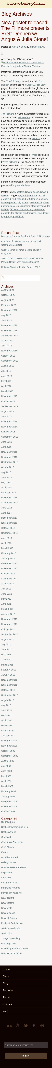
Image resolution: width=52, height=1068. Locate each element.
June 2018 (6, 376)
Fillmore (36, 138)
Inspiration (6, 872)
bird (12, 199)
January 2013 (8, 558)
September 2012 (9, 578)
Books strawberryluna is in (14, 827)
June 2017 (6, 416)
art (40, 195)
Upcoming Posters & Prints (14, 948)
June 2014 (6, 507)
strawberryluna (37, 47)
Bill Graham (24, 117)
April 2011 (6, 659)
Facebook (34, 1027)
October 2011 (8, 629)
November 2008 (9, 806)
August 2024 (7, 290)
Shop (6, 976)
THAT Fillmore (13, 81)
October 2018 (8, 356)
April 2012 (6, 604)
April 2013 (6, 543)
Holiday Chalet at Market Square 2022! (20, 267)
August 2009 (7, 761)
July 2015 (6, 472)
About (6, 997)
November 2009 (9, 745)
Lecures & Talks (9, 882)
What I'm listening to (11, 953)
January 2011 (8, 675)
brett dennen (31, 199)
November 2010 (9, 685)
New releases (32, 192)
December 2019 (9, 325)
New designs (7, 898)
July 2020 (6, 315)
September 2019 (9, 335)
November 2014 (9, 497)
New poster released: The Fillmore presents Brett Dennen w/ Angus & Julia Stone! (25, 31)
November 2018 (9, 350)
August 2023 (7, 300)
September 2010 (9, 695)
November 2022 (9, 310)
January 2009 (8, 796)
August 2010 (7, 700)
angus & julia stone (27, 195)
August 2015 (7, 467)
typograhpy (6, 216)
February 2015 (8, 492)
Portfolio (8, 990)
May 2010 (6, 715)
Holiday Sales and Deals (13, 867)
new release (36, 202)
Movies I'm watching (11, 893)
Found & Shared (9, 857)
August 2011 (7, 639)
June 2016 (6, 442)
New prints (6, 908)
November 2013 (9, 523)
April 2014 (6, 513)
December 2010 (9, 680)
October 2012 (8, 573)
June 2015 (6, 477)
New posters (17, 192)
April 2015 (6, 487)
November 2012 (9, 568)
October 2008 (8, 811)
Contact (7, 1004)
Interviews (6, 877)
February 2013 (8, 553)
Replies (19, 216)
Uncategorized (8, 943)
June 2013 (6, 538)
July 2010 (6, 705)
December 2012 (9, 563)
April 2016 (6, 447)
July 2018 (6, 371)
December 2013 (9, 518)
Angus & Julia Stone (36, 85)
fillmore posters (9, 202)
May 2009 (6, 776)
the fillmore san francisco (23, 213)
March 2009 (7, 786)
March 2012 (7, 609)
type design (43, 213)
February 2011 (8, 669)
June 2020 (6, 320)
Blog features (8, 822)
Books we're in (8, 832)
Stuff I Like (6, 933)
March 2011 (7, 664)
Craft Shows (7, 847)
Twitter (26, 1027)
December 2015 (9, 452)
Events (4, 852)
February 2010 (8, 730)
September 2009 (9, 756)
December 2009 (9, 740)
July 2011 (6, 644)
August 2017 (7, 411)
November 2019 (9, 330)
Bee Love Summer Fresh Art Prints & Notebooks (25, 236)
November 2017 (9, 396)
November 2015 (9, 457)
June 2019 (6, 345)
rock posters (23, 206)
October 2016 (8, 431)
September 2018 (9, 360)
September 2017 (9, 406)
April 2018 (6, 386)
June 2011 (6, 649)
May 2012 (6, 599)
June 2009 (6, 771)
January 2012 (8, 614)
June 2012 (6, 594)
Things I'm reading (10, 938)
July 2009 (6, 766)
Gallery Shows (8, 862)
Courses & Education (12, 842)
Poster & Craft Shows (12, 923)
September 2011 (9, 634)
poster (13, 206)
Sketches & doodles (11, 928)
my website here (21, 185)
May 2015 (6, 482)
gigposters (23, 202)
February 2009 (8, 791)
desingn (43, 199)
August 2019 (7, 340)
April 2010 (6, 720)
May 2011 (6, 654)
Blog (5, 983)
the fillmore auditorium (21, 209)
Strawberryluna (26, 5)
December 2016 (9, 421)
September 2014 (9, 502)
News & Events (9, 918)
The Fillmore (7, 114)
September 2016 (9, 437)
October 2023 (8, 295)
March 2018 (7, 391)
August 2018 (7, 366)
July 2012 (6, 588)
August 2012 (7, 583)
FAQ (5, 1011)
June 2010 (6, 710)
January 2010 (8, 735)
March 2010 (7, 725)
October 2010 (8, 690)
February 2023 (8, 305)
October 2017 (8, 401)
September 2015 (9, 462)
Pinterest (42, 1027)
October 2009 (8, 751)
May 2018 (6, 381)
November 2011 (9, 624)
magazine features (10, 887)
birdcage (19, 199)
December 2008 (9, 801)
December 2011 (9, 619)
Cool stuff (6, 837)
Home (6, 969)
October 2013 (8, 528)
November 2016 (9, 426)
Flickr (10, 1027)
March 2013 (7, 548)
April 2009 (6, 781)
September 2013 (9, 533)
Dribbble (18, 1027)
